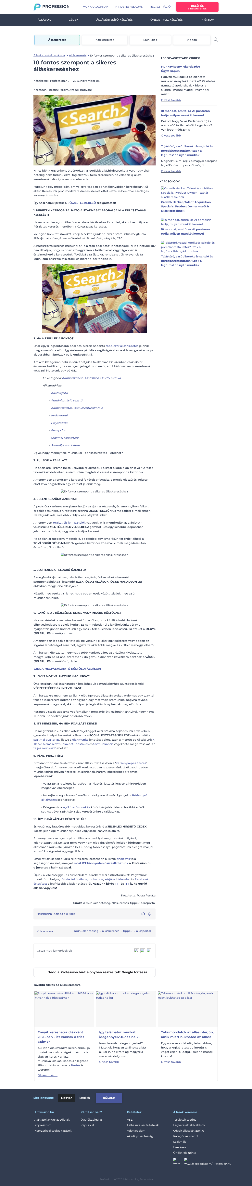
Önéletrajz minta (184, 1152)
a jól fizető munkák (76, 807)
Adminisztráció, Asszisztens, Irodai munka (91, 378)
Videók (192, 40)
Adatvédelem (136, 1130)
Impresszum (43, 1125)
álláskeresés (110, 931)
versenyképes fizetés (131, 763)
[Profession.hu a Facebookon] (207, 1162)
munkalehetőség (86, 931)
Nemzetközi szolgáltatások (52, 1130)
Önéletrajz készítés (166, 19)
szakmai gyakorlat (46, 739)
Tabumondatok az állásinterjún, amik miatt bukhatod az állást (187, 1034)
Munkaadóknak (95, 6)
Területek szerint (184, 1119)
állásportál (143, 931)
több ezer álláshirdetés (122, 346)
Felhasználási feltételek (143, 1125)
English (84, 1098)
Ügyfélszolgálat (91, 1119)
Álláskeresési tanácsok (49, 55)
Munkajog (150, 40)
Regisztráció (160, 6)
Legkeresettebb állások (189, 1125)
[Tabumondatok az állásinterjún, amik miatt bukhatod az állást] (188, 1009)
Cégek (73, 19)
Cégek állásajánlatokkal (189, 1130)
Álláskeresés (57, 40)
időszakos (82, 744)
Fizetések (179, 1147)
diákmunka (80, 739)
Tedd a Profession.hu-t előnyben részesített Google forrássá (97, 972)
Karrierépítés (104, 40)
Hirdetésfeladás (129, 6)
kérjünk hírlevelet (117, 879)
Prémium (207, 19)
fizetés (75, 1065)
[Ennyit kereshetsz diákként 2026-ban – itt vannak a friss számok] (64, 1009)
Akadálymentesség (140, 1136)
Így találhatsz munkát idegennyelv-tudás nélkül (120, 1034)
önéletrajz (124, 859)
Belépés (197, 7)
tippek (127, 931)
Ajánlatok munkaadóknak (51, 1119)
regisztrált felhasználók (69, 522)
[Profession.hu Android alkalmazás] (202, 1097)
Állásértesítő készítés (114, 19)
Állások (44, 19)
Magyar (66, 1098)
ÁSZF (130, 1119)
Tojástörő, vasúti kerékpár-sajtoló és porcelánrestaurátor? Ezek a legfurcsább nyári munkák (187, 151)
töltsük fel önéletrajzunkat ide (82, 879)
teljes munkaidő (45, 748)
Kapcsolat (87, 1125)
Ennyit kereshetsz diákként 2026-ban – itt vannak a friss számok (61, 1037)
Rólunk (109, 1098)
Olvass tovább (171, 100)
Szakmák (179, 1141)
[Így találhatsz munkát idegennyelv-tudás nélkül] (126, 1009)
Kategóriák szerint (185, 1136)
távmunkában (103, 744)
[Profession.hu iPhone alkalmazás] (174, 1097)
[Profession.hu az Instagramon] (178, 1162)
